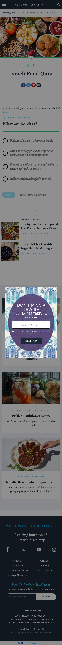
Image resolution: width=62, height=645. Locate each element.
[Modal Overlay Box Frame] (31, 322)
